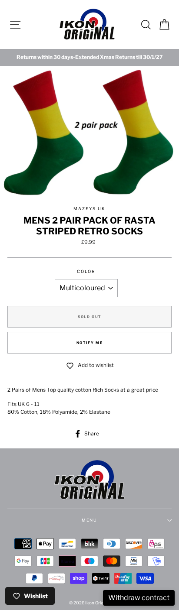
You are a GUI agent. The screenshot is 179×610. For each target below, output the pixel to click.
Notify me (89, 343)
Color (86, 271)
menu (90, 520)
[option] (89, 58)
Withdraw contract (138, 598)
